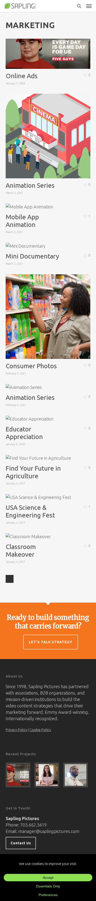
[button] (89, 5)
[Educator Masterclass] (76, 775)
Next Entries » (10, 579)
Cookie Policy (40, 730)
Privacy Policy (16, 730)
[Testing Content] (48, 775)
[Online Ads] (19, 775)
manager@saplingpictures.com (48, 831)
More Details (49, 44)
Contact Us (21, 843)
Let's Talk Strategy (50, 642)
